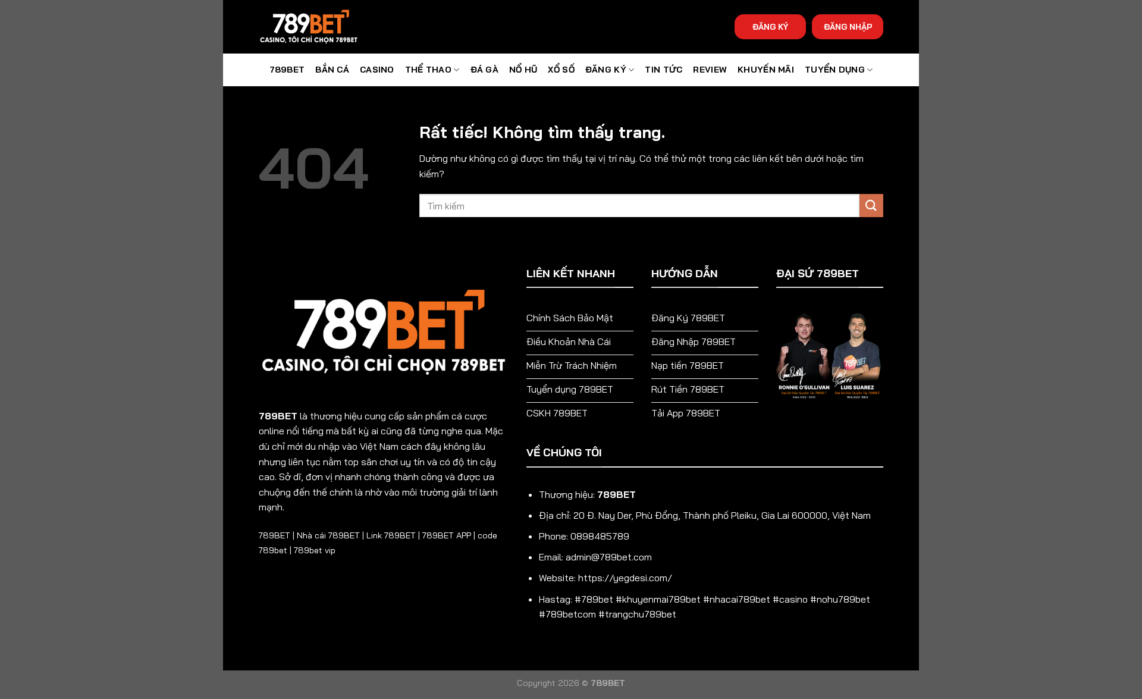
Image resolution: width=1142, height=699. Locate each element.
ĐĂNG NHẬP (848, 26)
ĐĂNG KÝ (770, 26)
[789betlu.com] (318, 27)
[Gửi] (871, 205)
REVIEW (710, 69)
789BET (287, 69)
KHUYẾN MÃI (766, 69)
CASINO (377, 69)
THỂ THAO (428, 69)
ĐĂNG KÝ (605, 69)
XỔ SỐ (561, 69)
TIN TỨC (663, 69)
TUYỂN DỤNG (835, 69)
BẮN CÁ (332, 69)
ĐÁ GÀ (484, 69)
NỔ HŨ (523, 69)
